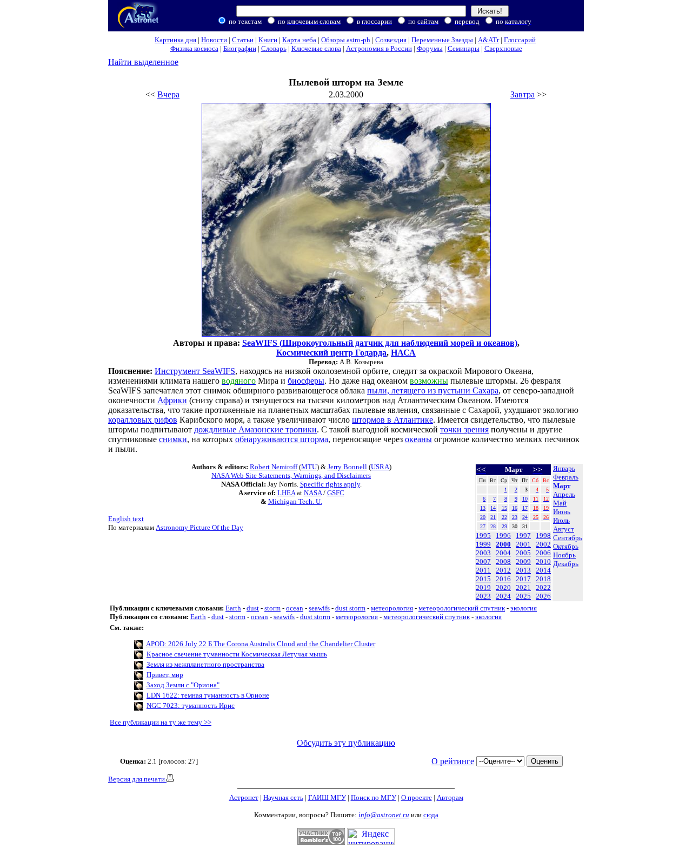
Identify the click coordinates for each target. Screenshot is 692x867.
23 (514, 517)
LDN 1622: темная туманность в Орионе (208, 695)
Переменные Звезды (442, 40)
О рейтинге (452, 761)
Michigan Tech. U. (295, 501)
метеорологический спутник (461, 608)
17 (525, 508)
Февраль (565, 477)
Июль (561, 520)
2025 (523, 596)
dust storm (350, 608)
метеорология (392, 608)
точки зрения (464, 429)
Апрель (564, 494)
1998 (543, 535)
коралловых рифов (142, 419)
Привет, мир (165, 675)
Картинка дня (175, 40)
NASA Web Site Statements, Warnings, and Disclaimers (291, 475)
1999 (483, 544)
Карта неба (299, 40)
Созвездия (391, 40)
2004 (503, 553)
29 (504, 526)
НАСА (403, 352)
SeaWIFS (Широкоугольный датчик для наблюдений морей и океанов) (379, 342)
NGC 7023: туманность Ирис (191, 705)
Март (561, 486)
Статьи (243, 40)
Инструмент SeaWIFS (195, 371)
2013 (523, 570)
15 (504, 508)
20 (482, 517)
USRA (380, 467)
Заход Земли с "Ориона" (183, 685)
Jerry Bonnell (347, 467)
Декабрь (565, 564)
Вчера (168, 94)
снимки (173, 439)
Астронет (243, 797)
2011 (483, 570)
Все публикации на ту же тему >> (160, 722)
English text (126, 519)
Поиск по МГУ (373, 797)
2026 (543, 596)
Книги (267, 40)
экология (523, 608)
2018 (543, 579)
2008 (503, 561)
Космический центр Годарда (331, 352)
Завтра (522, 94)
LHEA (286, 493)
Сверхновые (503, 48)
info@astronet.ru (383, 815)
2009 (523, 561)
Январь (564, 468)
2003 (483, 553)
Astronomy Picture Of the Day (199, 527)
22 (504, 517)
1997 (523, 535)
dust (253, 608)
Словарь (274, 48)
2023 (483, 596)
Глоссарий (520, 40)
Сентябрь (567, 538)
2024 (503, 596)
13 (482, 508)
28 (493, 526)
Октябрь (565, 546)
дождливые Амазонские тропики (255, 429)
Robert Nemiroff (273, 467)
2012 (503, 570)
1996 (503, 535)
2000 (503, 544)
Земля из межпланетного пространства (205, 664)
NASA (313, 493)
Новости (214, 40)
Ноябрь (564, 555)
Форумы (430, 48)
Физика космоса (194, 48)
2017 (523, 579)
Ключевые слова (316, 48)
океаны (418, 439)
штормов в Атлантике (392, 419)
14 (493, 508)
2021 (523, 587)
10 (525, 499)
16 (514, 508)
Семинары (464, 48)
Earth (233, 608)
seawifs (319, 608)
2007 (483, 561)
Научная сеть (283, 797)
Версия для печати (137, 779)
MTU (309, 467)
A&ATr (488, 40)
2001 (523, 544)
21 (493, 517)
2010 (543, 561)
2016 (503, 579)
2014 (543, 570)
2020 (503, 587)
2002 (543, 544)
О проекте (416, 797)
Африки (172, 400)
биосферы (306, 380)
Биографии (239, 48)
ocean (294, 608)
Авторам (450, 797)
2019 (483, 587)
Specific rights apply (330, 484)
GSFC (335, 493)
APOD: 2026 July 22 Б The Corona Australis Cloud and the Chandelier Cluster (260, 644)
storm (272, 608)
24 (525, 517)
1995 (483, 535)
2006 (543, 553)
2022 (543, 587)
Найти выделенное (143, 62)
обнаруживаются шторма (281, 439)
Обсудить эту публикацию (346, 742)
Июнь (561, 512)
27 (482, 526)
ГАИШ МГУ (327, 797)
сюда (430, 815)
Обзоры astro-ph (345, 40)
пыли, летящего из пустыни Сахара (432, 390)
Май (560, 503)
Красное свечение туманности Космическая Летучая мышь (237, 654)
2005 (523, 553)
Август (563, 529)
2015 (483, 579)
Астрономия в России (379, 48)
